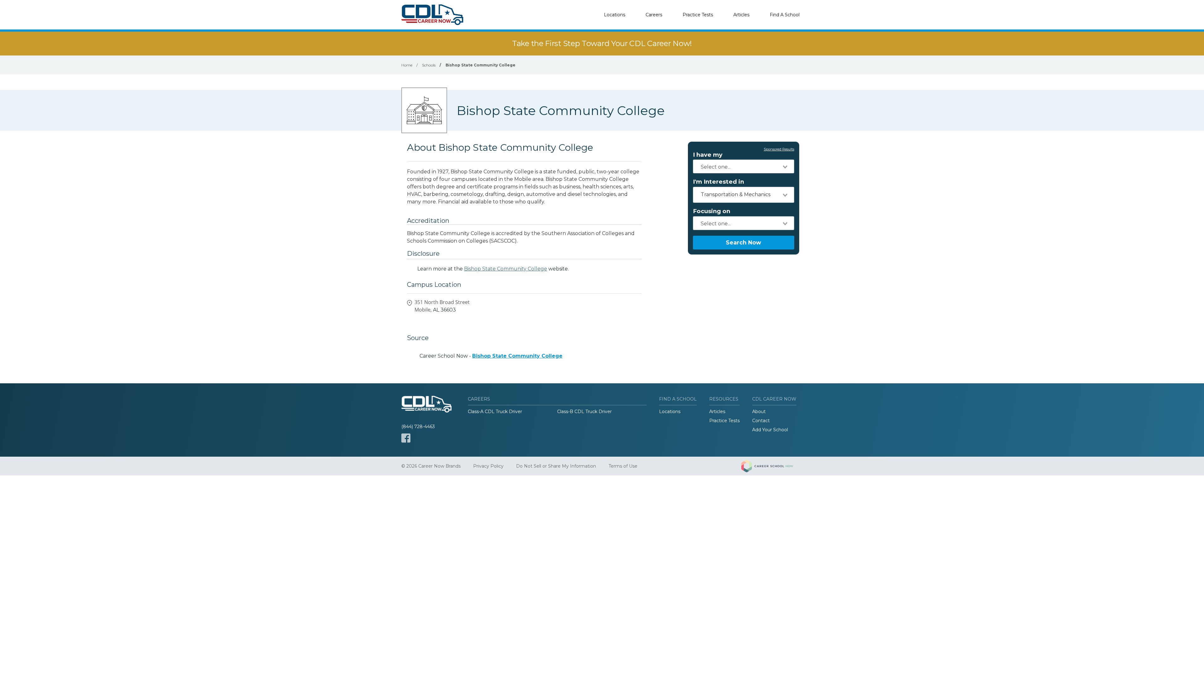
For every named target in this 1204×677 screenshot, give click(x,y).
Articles (741, 15)
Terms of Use (623, 466)
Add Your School (770, 430)
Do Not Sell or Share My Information (556, 466)
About (759, 411)
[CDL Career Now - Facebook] (405, 438)
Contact (761, 420)
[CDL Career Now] (432, 14)
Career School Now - (491, 356)
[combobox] (743, 166)
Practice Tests (698, 15)
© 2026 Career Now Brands (431, 466)
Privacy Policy (488, 466)
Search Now (743, 242)
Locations (614, 15)
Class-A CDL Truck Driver (495, 411)
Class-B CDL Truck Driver (584, 411)
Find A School (785, 15)
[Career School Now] (772, 466)
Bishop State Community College (505, 269)
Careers (654, 15)
